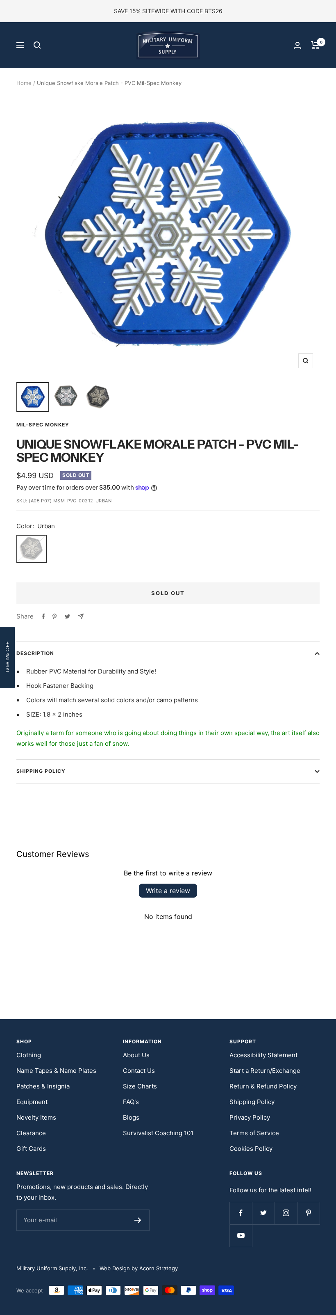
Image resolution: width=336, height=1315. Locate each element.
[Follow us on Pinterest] (308, 1213)
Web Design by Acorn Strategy (139, 1268)
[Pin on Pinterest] (54, 616)
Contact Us (139, 1070)
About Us (136, 1055)
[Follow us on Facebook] (240, 1213)
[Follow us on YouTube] (240, 1235)
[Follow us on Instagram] (286, 1213)
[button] (7, 657)
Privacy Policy (249, 1117)
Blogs (131, 1117)
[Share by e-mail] (81, 616)
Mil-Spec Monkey (42, 425)
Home (24, 83)
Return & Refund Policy (263, 1086)
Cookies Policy (250, 1148)
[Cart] (315, 45)
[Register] (137, 1220)
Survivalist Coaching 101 (158, 1133)
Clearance (31, 1133)
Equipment (32, 1102)
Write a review (168, 891)
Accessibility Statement (263, 1055)
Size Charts (140, 1086)
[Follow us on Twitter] (263, 1213)
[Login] (297, 45)
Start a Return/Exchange (264, 1070)
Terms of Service (254, 1133)
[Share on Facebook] (43, 616)
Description (35, 653)
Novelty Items (36, 1117)
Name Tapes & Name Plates (56, 1070)
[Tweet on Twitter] (67, 616)
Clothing (28, 1055)
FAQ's (131, 1102)
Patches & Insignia (43, 1086)
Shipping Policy (41, 771)
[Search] (37, 45)
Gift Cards (31, 1148)
